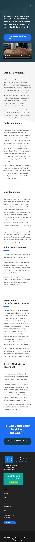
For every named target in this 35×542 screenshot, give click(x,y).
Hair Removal (7, 506)
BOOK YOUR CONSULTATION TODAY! (17, 37)
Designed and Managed (22, 538)
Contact (6, 493)
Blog (5, 497)
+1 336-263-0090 (10, 465)
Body (5, 510)
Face (5, 503)
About (5, 490)
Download (9, 522)
